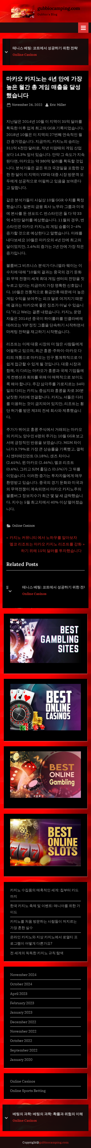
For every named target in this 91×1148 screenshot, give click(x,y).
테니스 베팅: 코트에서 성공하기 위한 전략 (45, 48)
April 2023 (18, 993)
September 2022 (23, 1050)
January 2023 (21, 1012)
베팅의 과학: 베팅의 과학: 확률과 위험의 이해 (48, 1114)
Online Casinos (25, 55)
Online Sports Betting (28, 1090)
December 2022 (23, 1021)
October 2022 (21, 1040)
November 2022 (23, 1031)
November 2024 (23, 974)
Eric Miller (58, 104)
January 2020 (21, 1059)
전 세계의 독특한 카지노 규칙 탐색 (36, 952)
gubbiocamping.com (58, 8)
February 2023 (22, 1002)
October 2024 (21, 984)
